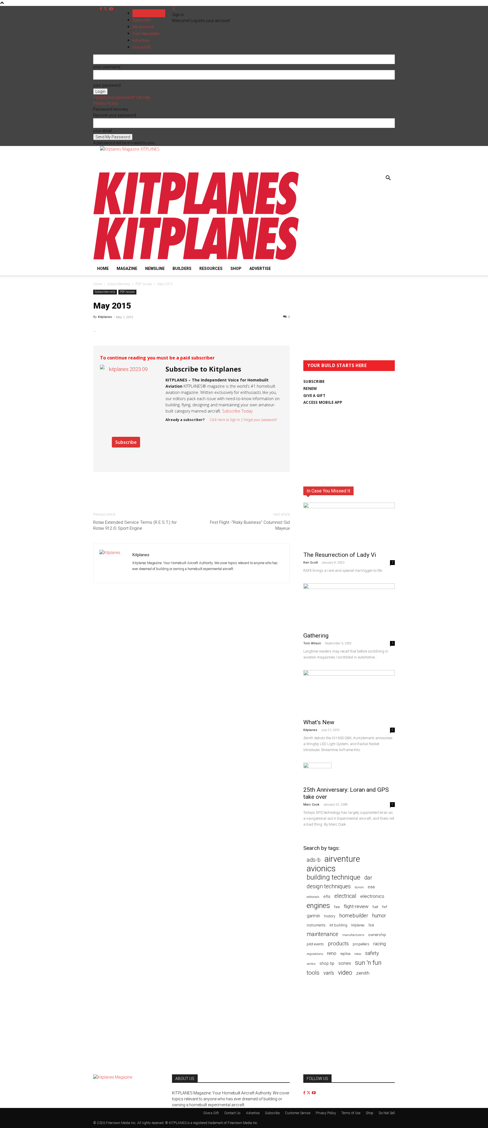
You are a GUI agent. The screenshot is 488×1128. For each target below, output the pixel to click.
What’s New (318, 722)
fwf (384, 907)
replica (345, 954)
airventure (342, 859)
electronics (372, 896)
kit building (338, 925)
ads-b (314, 860)
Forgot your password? (260, 419)
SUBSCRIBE (313, 381)
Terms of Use (350, 1113)
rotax (357, 954)
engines (318, 906)
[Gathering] (349, 606)
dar (368, 878)
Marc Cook (311, 804)
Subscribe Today (237, 411)
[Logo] (196, 213)
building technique (333, 877)
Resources (211, 268)
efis (326, 896)
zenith (362, 973)
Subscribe (141, 20)
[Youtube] (111, 9)
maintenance (322, 934)
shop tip (326, 963)
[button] (388, 178)
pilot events (315, 944)
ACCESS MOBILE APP (323, 402)
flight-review (356, 906)
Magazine (127, 268)
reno (331, 953)
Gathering (315, 635)
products (338, 944)
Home (103, 268)
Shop (235, 268)
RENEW (310, 388)
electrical (345, 896)
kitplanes (358, 925)
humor (379, 915)
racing (379, 943)
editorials (313, 897)
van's (328, 973)
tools (313, 973)
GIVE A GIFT (314, 395)
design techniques (329, 886)
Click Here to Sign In (225, 419)
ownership (377, 934)
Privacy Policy (105, 103)
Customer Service (297, 1113)
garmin (313, 915)
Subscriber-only (118, 284)
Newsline (155, 268)
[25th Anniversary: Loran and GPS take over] (349, 773)
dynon (359, 887)
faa (337, 907)
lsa (371, 925)
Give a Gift (211, 1113)
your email (102, 130)
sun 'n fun (368, 963)
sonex (344, 963)
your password (107, 85)
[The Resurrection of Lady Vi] (349, 525)
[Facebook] (101, 9)
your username (106, 67)
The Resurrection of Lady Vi (339, 554)
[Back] (174, 8)
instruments (316, 925)
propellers (361, 944)
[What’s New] (349, 692)
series (311, 964)
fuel (375, 907)
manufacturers (353, 935)
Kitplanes (105, 317)
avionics (321, 869)
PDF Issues (144, 284)
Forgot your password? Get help (121, 97)
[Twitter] (106, 9)
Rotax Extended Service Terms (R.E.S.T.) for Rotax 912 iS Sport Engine (135, 525)
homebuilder (353, 916)
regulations (315, 954)
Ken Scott (310, 562)
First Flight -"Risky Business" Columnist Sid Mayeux (250, 525)
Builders (182, 268)
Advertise (260, 268)
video (345, 973)
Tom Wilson (312, 643)
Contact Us (232, 1113)
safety (372, 953)
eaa (371, 886)
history (329, 916)
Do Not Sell (387, 1113)
